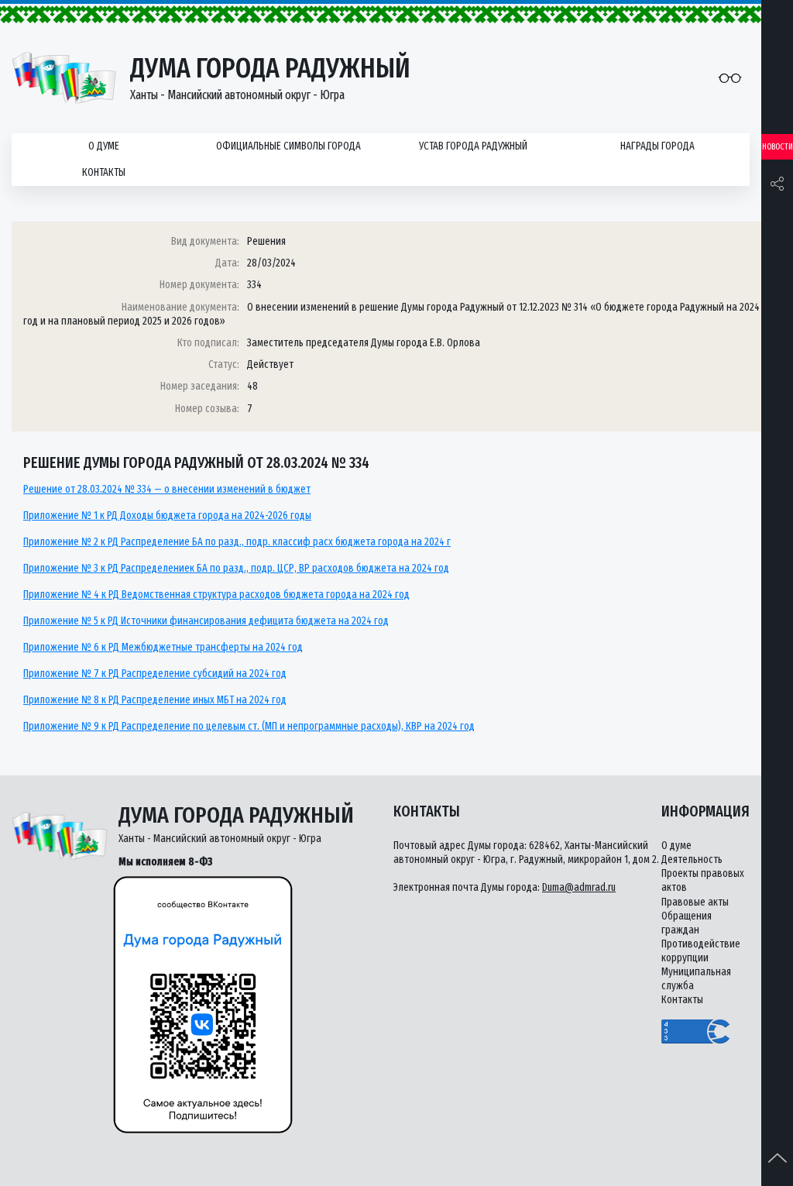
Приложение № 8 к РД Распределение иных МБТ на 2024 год (155, 699)
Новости (777, 147)
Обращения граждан (686, 923)
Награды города (657, 146)
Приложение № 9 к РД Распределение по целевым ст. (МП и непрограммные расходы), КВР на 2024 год (249, 726)
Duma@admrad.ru (579, 887)
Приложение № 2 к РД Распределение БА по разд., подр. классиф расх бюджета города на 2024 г (237, 541)
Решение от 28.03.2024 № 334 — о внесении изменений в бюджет (167, 489)
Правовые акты (695, 902)
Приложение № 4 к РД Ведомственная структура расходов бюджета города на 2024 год (216, 594)
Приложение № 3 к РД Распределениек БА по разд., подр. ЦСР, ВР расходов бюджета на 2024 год (236, 568)
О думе (103, 146)
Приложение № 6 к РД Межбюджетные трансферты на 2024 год (163, 647)
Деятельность (692, 859)
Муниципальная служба (696, 978)
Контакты (103, 172)
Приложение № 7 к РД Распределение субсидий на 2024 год (155, 673)
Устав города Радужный (473, 146)
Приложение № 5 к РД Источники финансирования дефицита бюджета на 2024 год (206, 620)
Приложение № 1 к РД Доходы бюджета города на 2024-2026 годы (167, 515)
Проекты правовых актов (702, 880)
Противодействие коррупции (700, 950)
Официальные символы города (288, 146)
